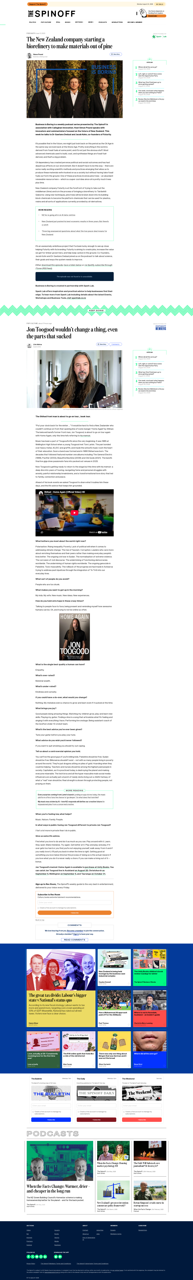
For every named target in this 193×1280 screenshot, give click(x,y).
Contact (85, 1230)
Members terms (115, 1234)
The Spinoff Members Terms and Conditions (56, 1263)
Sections (78, 22)
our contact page (117, 1270)
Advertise (99, 1230)
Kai (28, 1234)
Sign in (160, 4)
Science (29, 1245)
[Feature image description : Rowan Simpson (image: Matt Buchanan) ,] (150, 1190)
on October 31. (98, 873)
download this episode (52, 265)
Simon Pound (38, 54)
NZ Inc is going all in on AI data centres (58, 215)
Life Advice (37, 344)
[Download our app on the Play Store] (60, 1258)
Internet (29, 1237)
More (90, 22)
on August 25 (81, 870)
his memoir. (85, 435)
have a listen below (73, 265)
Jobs (98, 1234)
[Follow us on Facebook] (29, 1258)
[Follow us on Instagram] (41, 1258)
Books (67, 22)
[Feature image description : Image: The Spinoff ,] (113, 1190)
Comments (115, 344)
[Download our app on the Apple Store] (56, 1258)
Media (57, 1241)
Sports (57, 1237)
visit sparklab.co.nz (76, 297)
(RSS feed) (47, 268)
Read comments (74, 940)
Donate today (152, 16)
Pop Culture (46, 22)
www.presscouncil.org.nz (52, 1272)
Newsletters (117, 22)
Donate (112, 1230)
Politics (32, 22)
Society (57, 1230)
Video (29, 1230)
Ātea (58, 22)
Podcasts (103, 22)
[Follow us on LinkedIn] (45, 1258)
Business (58, 1245)
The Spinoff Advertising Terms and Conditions (92, 1263)
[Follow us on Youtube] (37, 1258)
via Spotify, (89, 265)
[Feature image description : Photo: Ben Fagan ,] (150, 1151)
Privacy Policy (31, 1263)
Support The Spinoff (37, 4)
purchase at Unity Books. (97, 867)
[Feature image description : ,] (60, 1161)
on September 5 (68, 873)
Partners (30, 1241)
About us (86, 1234)
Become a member (135, 22)
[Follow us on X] (33, 1258)
